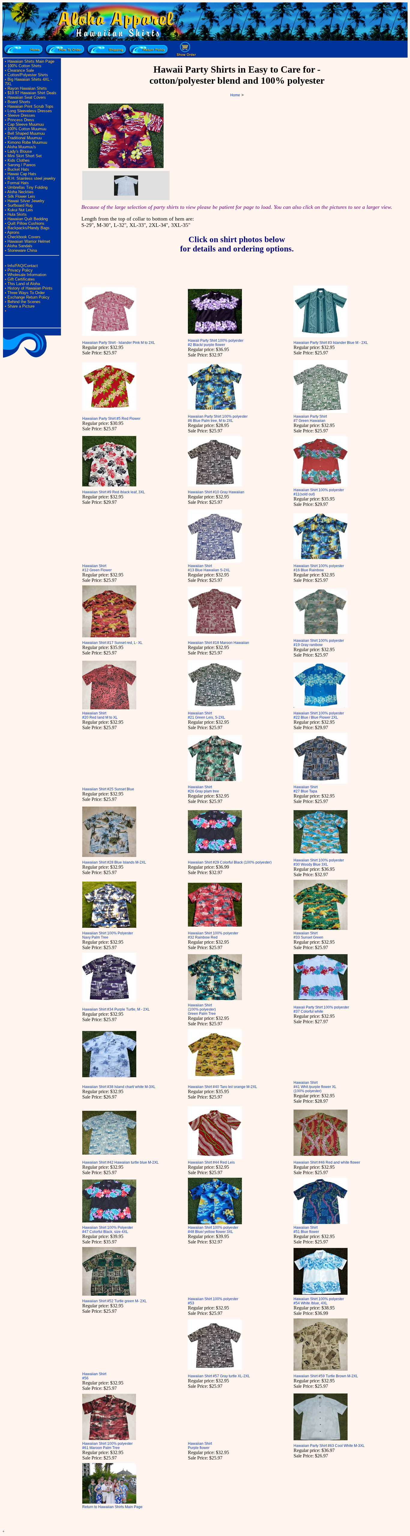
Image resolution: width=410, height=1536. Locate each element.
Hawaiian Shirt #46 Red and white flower (327, 1162)
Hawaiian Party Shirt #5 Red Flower (111, 418)
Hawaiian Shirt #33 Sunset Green (308, 935)
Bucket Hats (18, 169)
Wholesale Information (27, 274)
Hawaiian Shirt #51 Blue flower (306, 1229)
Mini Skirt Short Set (25, 156)
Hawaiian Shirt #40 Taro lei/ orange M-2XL (222, 1087)
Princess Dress (21, 120)
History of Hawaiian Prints (30, 288)
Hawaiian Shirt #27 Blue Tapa (306, 789)
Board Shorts (19, 102)
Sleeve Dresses (21, 115)
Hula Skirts (17, 214)
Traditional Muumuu (25, 138)
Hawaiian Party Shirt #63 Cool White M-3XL (329, 1446)
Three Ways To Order (26, 292)
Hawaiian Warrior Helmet (29, 241)
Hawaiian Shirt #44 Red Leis (211, 1162)
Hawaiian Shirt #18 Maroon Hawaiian (218, 643)
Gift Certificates (21, 279)
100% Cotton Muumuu (27, 129)
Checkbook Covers (24, 237)
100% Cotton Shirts (24, 66)
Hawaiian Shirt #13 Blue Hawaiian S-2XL (209, 568)
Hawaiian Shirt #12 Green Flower (97, 568)
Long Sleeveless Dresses (30, 111)
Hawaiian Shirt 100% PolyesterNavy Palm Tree (107, 935)
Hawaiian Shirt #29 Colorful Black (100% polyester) (230, 862)
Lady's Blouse (20, 151)
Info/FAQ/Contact (23, 265)
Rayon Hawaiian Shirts (27, 88)
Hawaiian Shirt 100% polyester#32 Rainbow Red (213, 935)
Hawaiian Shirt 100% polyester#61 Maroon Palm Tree (107, 1445)
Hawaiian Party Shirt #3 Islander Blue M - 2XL (331, 343)
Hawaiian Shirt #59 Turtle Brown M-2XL (326, 1376)
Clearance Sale (21, 70)
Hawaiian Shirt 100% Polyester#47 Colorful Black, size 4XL (107, 1229)
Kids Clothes (19, 160)
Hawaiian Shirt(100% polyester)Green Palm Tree (202, 1009)
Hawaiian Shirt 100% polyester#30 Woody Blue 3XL (319, 862)
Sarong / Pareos (22, 165)
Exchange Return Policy (29, 297)
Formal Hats (18, 183)
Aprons (13, 232)
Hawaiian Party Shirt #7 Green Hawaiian (310, 418)
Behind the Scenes (24, 301)
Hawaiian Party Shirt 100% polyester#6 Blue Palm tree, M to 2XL (218, 418)
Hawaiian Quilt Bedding (28, 219)
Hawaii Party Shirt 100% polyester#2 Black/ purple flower (215, 342)
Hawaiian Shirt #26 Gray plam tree (203, 789)
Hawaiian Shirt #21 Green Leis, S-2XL (206, 715)
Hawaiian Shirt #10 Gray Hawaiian (216, 492)
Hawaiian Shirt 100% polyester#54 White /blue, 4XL (319, 1301)
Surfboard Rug (20, 205)
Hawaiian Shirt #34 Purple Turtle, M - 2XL (116, 1009)
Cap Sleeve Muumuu (26, 124)
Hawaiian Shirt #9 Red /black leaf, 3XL (113, 492)
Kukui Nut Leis (20, 210)
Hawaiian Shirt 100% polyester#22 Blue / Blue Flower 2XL (319, 715)
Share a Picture (21, 306)
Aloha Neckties (20, 192)
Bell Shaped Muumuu (26, 133)
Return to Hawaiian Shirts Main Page (112, 1507)
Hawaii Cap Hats (22, 174)
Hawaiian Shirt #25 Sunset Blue (108, 789)
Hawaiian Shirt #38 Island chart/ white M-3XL (118, 1087)
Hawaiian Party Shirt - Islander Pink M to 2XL (118, 343)
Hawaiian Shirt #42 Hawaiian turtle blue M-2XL (120, 1162)
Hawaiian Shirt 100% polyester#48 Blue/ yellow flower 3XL (213, 1229)
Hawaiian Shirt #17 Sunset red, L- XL (112, 643)
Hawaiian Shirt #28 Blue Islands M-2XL (114, 862)
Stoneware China (22, 250)
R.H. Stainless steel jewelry (32, 178)
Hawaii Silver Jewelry (26, 201)
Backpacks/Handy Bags (29, 228)
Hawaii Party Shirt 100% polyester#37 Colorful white (321, 1009)
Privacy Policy (20, 270)
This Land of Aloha (24, 283)
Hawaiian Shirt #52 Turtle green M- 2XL (114, 1301)
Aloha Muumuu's (21, 147)
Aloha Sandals (19, 246)
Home (235, 95)
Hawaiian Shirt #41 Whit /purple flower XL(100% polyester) (315, 1087)
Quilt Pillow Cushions (26, 223)
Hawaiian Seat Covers (27, 97)
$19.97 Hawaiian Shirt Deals (32, 93)
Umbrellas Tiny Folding (27, 187)
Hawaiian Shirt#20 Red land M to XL (100, 715)
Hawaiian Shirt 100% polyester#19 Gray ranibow (319, 643)
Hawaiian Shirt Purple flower (200, 1445)
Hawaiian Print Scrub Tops (30, 106)
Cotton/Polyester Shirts (28, 75)
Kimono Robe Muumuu (27, 142)
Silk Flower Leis (21, 196)
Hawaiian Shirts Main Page (31, 61)
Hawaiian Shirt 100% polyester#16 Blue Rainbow (319, 568)
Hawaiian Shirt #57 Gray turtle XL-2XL (219, 1376)
